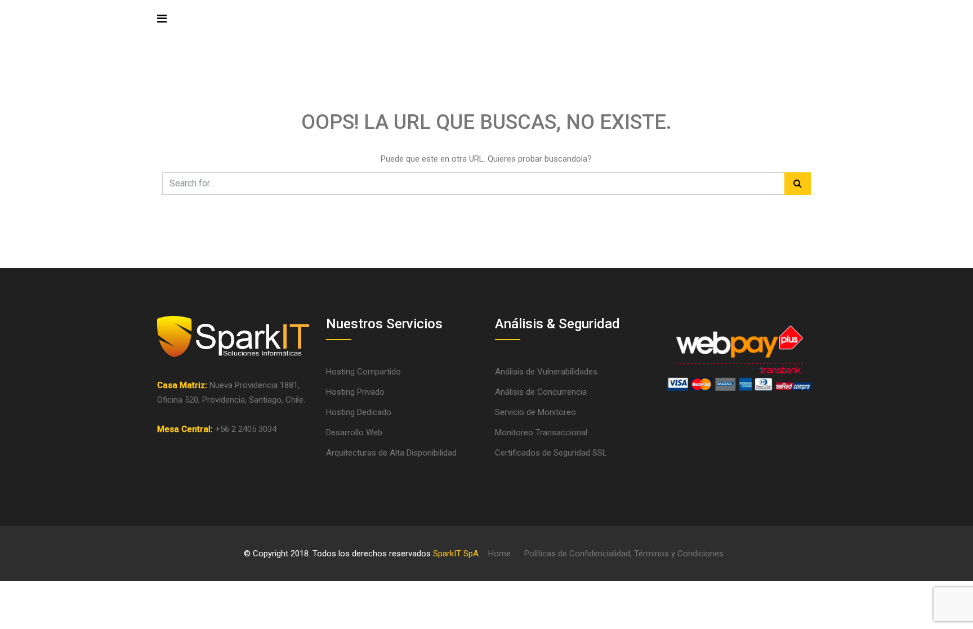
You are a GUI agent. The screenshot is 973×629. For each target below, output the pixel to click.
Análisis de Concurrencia (541, 392)
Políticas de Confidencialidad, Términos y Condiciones (624, 553)
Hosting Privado (355, 392)
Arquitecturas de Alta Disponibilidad (391, 453)
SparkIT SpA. (456, 553)
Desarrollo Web (354, 432)
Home (499, 553)
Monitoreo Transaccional (541, 432)
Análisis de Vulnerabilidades (546, 372)
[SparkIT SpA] (224, 21)
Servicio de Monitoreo (535, 412)
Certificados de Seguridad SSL (551, 453)
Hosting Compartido (363, 372)
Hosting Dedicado (358, 412)
